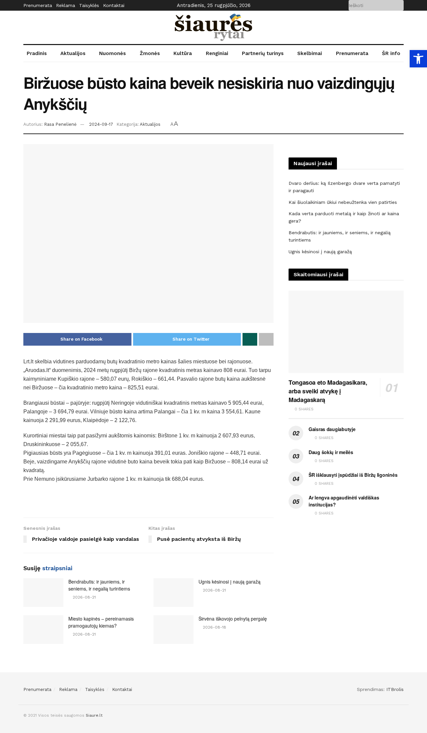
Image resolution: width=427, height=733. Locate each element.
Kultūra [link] (182, 53)
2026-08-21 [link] (83, 597)
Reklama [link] (65, 5)
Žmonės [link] (150, 53)
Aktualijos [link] (72, 53)
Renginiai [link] (217, 53)
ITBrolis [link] (395, 689)
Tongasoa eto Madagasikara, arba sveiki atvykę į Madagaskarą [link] (328, 391)
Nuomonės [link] (112, 53)
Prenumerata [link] (37, 5)
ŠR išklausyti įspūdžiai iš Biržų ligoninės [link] (353, 474)
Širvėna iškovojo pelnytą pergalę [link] (232, 618)
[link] (418, 58)
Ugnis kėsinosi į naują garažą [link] (229, 581)
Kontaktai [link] (113, 5)
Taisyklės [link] (89, 5)
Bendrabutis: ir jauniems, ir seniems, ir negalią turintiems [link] (99, 585)
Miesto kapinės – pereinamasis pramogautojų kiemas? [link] (101, 622)
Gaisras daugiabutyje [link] (332, 429)
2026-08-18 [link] (213, 627)
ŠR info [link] (391, 53)
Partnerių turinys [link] (263, 53)
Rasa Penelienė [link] (60, 124)
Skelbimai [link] (309, 53)
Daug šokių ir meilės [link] (331, 452)
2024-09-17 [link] (101, 124)
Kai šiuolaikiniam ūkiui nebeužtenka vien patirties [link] (343, 202)
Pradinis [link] (37, 53)
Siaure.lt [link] (94, 715)
